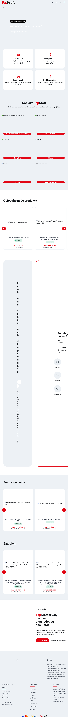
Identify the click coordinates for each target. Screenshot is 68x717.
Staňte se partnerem (58, 640)
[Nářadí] (17, 174)
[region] (34, 26)
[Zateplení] (17, 150)
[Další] (63, 43)
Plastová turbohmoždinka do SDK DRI (49, 519)
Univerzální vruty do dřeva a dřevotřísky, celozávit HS (49, 238)
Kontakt (32, 709)
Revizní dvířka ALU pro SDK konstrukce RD (18, 520)
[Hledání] (56, 2)
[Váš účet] (60, 2)
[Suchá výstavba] (50, 125)
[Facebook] (17, 661)
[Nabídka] (52, 2)
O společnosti (42, 640)
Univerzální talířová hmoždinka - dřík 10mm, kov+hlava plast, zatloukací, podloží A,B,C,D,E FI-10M (49, 582)
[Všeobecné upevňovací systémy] (17, 125)
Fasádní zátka (18, 438)
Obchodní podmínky (33, 691)
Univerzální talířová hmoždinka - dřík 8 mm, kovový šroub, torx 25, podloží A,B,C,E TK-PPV (18, 582)
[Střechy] (50, 150)
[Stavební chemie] (50, 174)
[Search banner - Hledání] (18, 386)
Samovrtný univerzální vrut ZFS (18, 237)
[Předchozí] (59, 43)
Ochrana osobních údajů (33, 698)
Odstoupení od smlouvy (33, 705)
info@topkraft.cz (58, 701)
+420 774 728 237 (59, 697)
